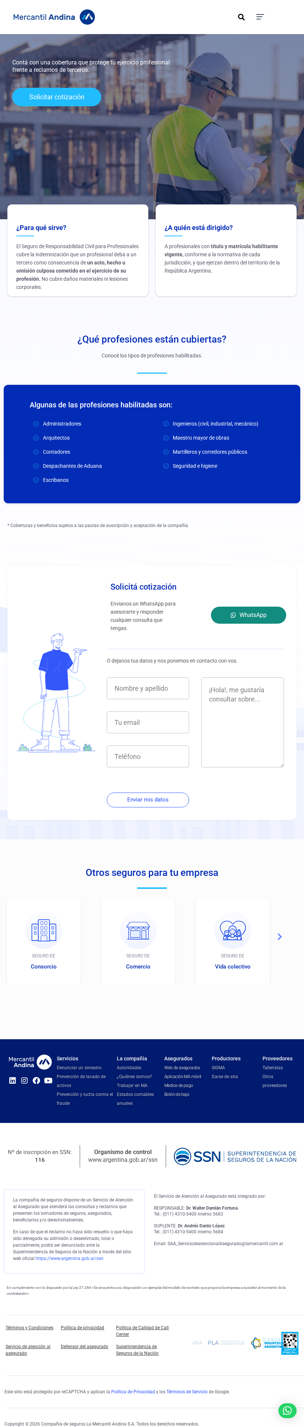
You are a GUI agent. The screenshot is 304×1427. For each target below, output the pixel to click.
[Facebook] (36, 1080)
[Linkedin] (12, 1080)
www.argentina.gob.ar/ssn (123, 1159)
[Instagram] (24, 1080)
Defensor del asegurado (84, 1346)
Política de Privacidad (133, 1391)
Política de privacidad (82, 1327)
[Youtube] (48, 1080)
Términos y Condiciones (29, 1327)
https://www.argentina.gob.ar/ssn (69, 1258)
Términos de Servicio (187, 1391)
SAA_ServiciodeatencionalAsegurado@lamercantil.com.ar (225, 1243)
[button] (241, 17)
